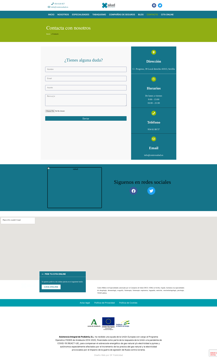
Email (153, 148)
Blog (141, 14)
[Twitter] (160, 5)
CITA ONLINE (51, 287)
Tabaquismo (99, 14)
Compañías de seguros (122, 14)
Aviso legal (85, 303)
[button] (62, 274)
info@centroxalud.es (153, 155)
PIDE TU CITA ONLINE (55, 274)
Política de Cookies (128, 303)
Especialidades (80, 14)
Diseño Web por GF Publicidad (108, 355)
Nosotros (63, 14)
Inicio (51, 14)
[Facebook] (154, 5)
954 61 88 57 (154, 129)
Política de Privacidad (104, 303)
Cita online (167, 14)
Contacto (152, 14)
